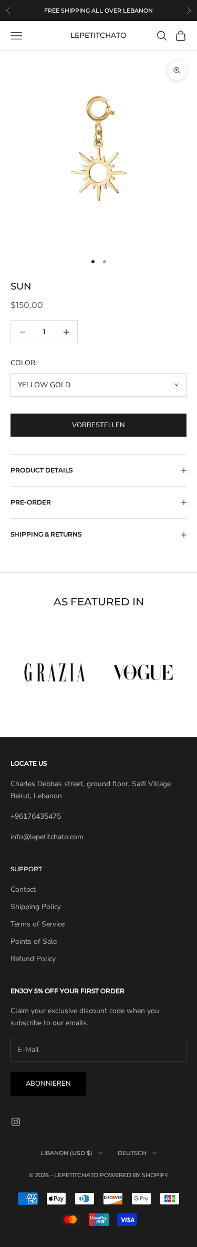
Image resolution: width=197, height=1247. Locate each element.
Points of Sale (34, 941)
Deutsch (132, 1153)
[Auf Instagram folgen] (16, 1122)
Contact (23, 889)
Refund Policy (33, 959)
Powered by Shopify (134, 1175)
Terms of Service (38, 924)
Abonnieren (48, 1083)
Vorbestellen (98, 425)
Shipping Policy (36, 907)
